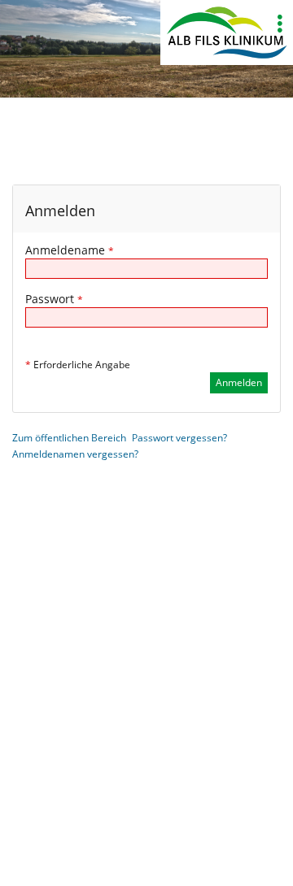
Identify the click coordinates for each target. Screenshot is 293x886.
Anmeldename (69, 250)
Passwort (54, 298)
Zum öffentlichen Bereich (69, 438)
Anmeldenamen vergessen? (75, 454)
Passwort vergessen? (179, 438)
